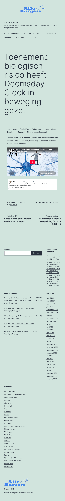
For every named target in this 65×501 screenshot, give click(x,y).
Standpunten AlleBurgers (13, 458)
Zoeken (7, 249)
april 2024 (50, 298)
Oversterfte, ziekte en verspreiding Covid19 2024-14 (53, 271)
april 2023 (50, 333)
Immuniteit (8, 406)
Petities (6, 455)
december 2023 (52, 310)
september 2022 (52, 350)
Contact (30, 37)
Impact (6, 409)
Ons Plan (27, 33)
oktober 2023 (51, 315)
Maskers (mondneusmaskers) (14, 426)
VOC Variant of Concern (12, 461)
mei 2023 (49, 330)
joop (5, 308)
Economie (7, 400)
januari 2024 (50, 307)
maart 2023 (50, 336)
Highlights (7, 403)
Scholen (7, 37)
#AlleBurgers (12, 22)
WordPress (29, 493)
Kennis (6, 414)
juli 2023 (49, 324)
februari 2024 (51, 304)
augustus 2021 (51, 379)
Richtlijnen (20, 37)
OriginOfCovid (25, 129)
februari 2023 (51, 338)
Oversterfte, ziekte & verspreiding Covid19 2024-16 (53, 258)
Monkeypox (8, 432)
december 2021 (52, 373)
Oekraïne (7, 438)
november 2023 (52, 312)
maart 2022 (50, 364)
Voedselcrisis (8, 464)
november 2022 (52, 347)
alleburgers (13, 204)
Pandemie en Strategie (12, 449)
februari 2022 (51, 367)
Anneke (7, 331)
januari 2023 (50, 341)
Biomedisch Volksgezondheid (14, 394)
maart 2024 (50, 301)
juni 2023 (49, 327)
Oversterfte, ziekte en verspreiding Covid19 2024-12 (53, 283)
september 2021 (52, 376)
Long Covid (8, 423)
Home (6, 33)
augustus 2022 (51, 353)
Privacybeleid (9, 489)
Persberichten (9, 452)
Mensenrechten (9, 429)
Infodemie (7, 412)
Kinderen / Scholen (11, 417)
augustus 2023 (51, 321)
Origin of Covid (53, 202)
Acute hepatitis (9, 391)
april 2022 (50, 361)
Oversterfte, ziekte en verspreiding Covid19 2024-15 (53, 264)
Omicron (7, 440)
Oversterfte (8, 446)
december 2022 (52, 344)
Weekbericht (8, 466)
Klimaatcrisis (8, 420)
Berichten (15, 33)
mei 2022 (49, 359)
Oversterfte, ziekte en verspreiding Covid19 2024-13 (53, 277)
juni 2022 (49, 356)
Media (39, 33)
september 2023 (52, 318)
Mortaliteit (8, 435)
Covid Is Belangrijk (10, 397)
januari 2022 (50, 370)
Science (50, 33)
